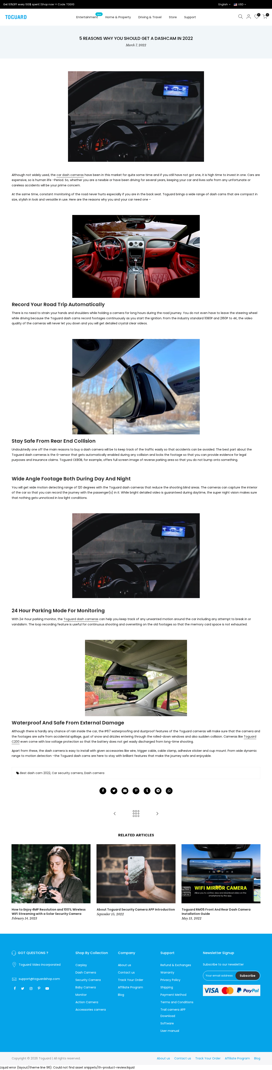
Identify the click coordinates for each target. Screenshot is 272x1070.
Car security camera (67, 773)
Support (190, 17)
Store (173, 17)
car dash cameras (70, 175)
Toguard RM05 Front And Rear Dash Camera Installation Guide (216, 911)
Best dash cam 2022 (35, 773)
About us (124, 965)
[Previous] (16, 883)
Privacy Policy (170, 980)
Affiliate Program (130, 987)
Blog (121, 995)
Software (167, 1023)
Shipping (166, 987)
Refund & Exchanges (175, 965)
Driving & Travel (150, 17)
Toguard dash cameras (81, 619)
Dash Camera (85, 972)
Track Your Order (130, 980)
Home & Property (118, 17)
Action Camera (86, 1002)
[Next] (256, 883)
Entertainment (88, 16)
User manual (169, 1031)
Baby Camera (85, 987)
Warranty (167, 972)
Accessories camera (90, 1009)
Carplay (81, 965)
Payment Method (173, 995)
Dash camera (94, 773)
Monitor (81, 995)
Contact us (126, 972)
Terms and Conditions (176, 1002)
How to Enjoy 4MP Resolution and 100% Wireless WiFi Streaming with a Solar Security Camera (49, 911)
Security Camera (88, 980)
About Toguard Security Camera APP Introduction (136, 909)
